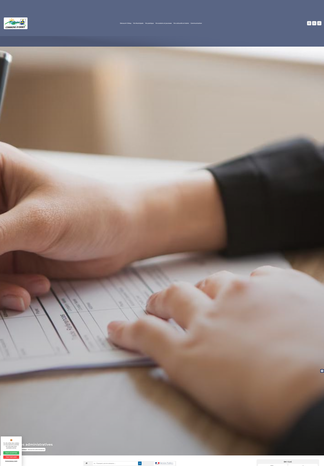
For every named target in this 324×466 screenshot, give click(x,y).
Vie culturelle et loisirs (181, 23)
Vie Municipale (138, 23)
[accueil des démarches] (86, 463)
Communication (196, 23)
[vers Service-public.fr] (164, 464)
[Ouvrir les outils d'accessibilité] (322, 371)
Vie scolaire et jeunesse (163, 23)
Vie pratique (149, 23)
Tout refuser (11, 457)
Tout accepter (11, 453)
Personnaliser (11, 461)
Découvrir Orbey (125, 23)
